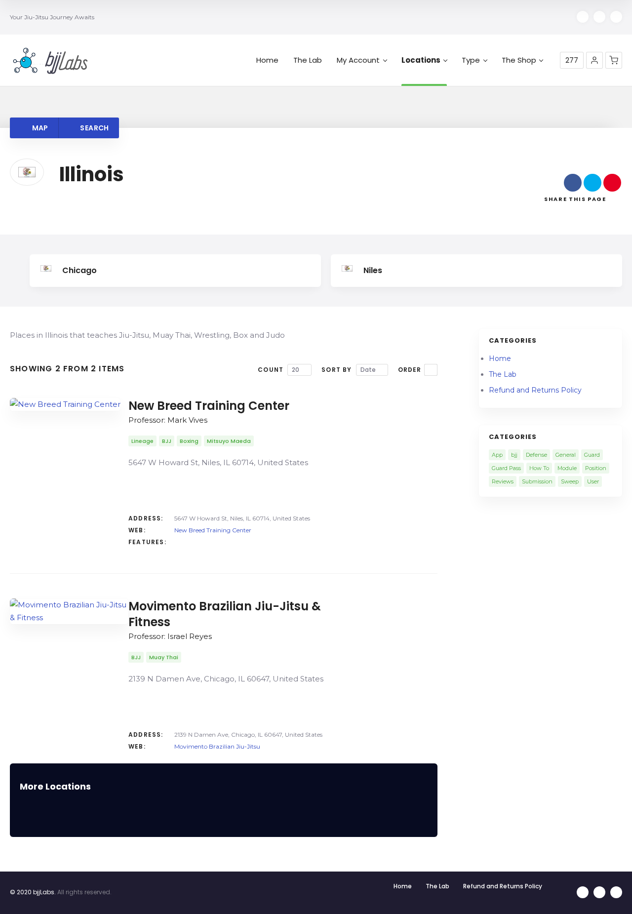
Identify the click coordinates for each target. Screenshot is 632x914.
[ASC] (430, 370)
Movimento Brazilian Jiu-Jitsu (217, 746)
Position (595, 468)
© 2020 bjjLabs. (33, 892)
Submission (537, 481)
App (497, 454)
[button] (594, 60)
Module (567, 468)
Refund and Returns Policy (535, 390)
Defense (536, 454)
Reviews (503, 481)
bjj (514, 454)
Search (94, 128)
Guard (592, 454)
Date (368, 369)
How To (539, 468)
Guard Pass (506, 468)
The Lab (307, 60)
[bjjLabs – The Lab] (50, 60)
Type (471, 60)
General (565, 454)
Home (267, 60)
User (593, 481)
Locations (420, 60)
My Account (358, 60)
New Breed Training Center (212, 530)
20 (295, 369)
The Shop (519, 60)
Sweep (570, 481)
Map (39, 128)
